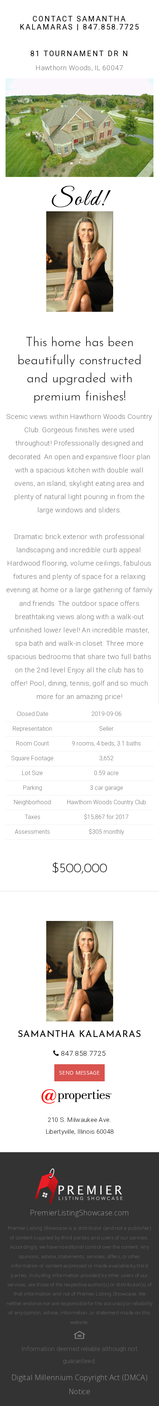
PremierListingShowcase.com (79, 1213)
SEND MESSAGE (79, 1072)
